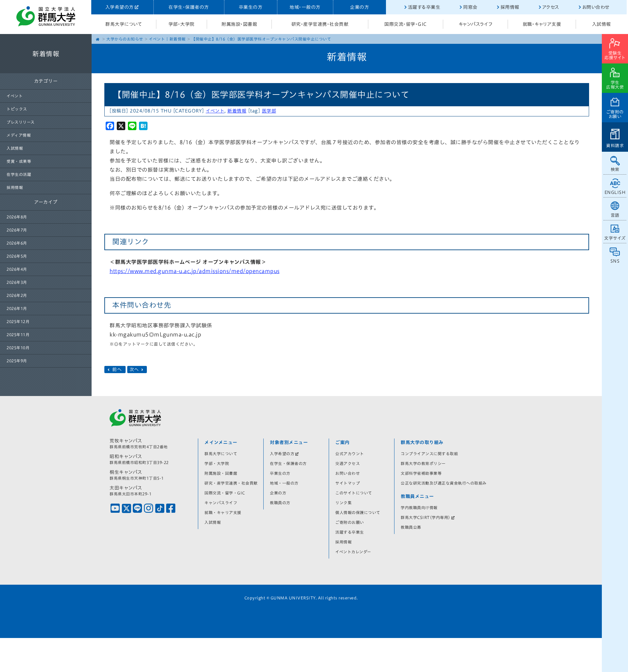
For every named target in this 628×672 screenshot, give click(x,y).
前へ (117, 369)
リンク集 (343, 503)
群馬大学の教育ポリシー (423, 463)
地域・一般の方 (305, 7)
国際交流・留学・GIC (405, 24)
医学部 (269, 111)
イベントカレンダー (353, 552)
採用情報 (509, 7)
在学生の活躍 (19, 174)
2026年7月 (17, 230)
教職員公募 (411, 527)
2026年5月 (17, 256)
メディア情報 (19, 135)
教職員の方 (280, 503)
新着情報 (177, 39)
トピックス (17, 109)
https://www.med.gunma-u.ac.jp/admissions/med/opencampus (195, 271)
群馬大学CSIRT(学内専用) (425, 517)
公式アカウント (349, 454)
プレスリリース (21, 122)
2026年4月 (17, 269)
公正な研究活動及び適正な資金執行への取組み (444, 483)
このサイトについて (353, 493)
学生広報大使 (615, 84)
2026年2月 (17, 295)
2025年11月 (18, 334)
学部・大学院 (181, 24)
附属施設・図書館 (239, 24)
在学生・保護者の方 (188, 7)
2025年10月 (18, 348)
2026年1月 (17, 308)
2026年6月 (17, 243)
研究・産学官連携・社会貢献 (320, 24)
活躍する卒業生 (424, 7)
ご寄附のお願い (615, 114)
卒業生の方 (251, 7)
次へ (135, 369)
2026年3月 (17, 282)
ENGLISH (615, 192)
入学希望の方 (119, 7)
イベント (15, 96)
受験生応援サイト (614, 55)
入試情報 (601, 24)
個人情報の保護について (357, 512)
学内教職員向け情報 (419, 507)
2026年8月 (17, 217)
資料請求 (615, 146)
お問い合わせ (595, 7)
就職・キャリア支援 (542, 24)
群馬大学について (123, 24)
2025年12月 (18, 321)
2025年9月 (17, 361)
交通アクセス (347, 463)
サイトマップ (347, 483)
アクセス (550, 7)
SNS (615, 261)
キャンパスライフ (476, 24)
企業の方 (359, 7)
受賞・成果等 (19, 161)
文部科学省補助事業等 (421, 473)
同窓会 (470, 7)
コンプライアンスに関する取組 (429, 454)
